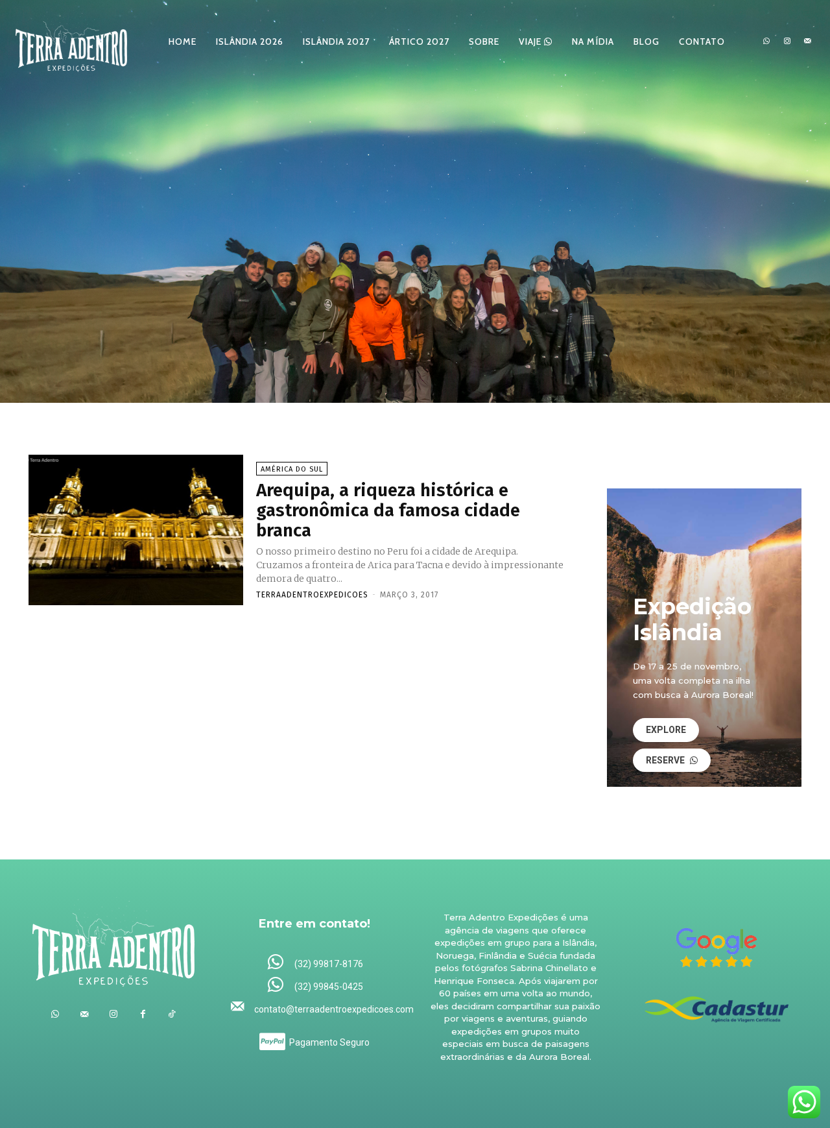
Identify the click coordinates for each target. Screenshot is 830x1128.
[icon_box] (315, 963)
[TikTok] (172, 1014)
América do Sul (292, 469)
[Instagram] (787, 41)
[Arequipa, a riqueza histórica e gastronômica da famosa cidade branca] (136, 530)
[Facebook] (143, 1014)
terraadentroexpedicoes (312, 594)
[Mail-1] (807, 41)
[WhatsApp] (766, 41)
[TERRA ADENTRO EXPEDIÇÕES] (71, 41)
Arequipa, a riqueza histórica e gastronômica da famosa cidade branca (388, 510)
